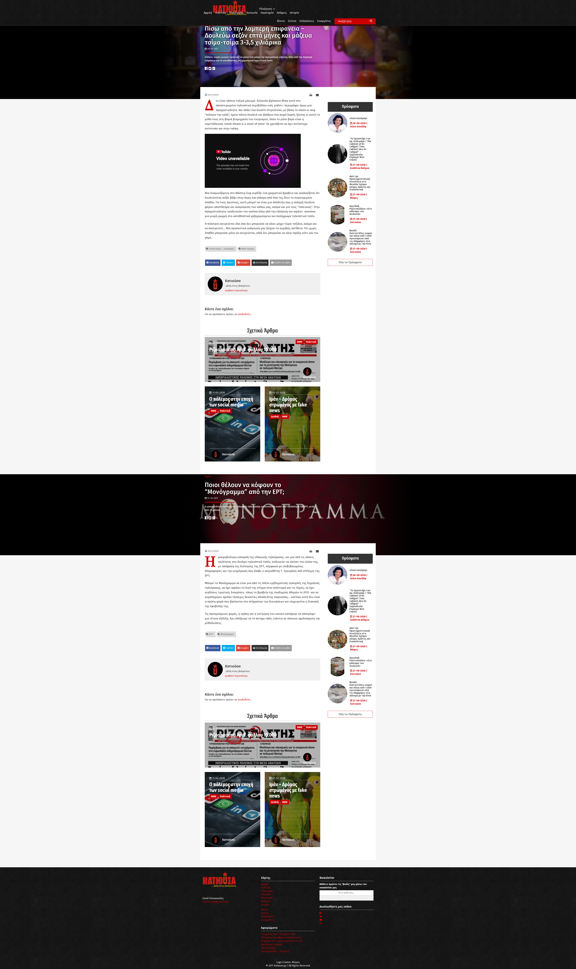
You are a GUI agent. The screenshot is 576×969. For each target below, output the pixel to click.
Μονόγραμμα (227, 634)
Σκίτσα (292, 21)
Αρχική (208, 12)
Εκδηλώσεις (306, 21)
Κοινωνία (251, 12)
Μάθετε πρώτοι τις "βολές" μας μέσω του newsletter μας (343, 886)
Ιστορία (294, 12)
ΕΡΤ (210, 634)
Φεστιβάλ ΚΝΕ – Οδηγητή (275, 951)
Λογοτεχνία (267, 897)
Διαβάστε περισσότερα (236, 290)
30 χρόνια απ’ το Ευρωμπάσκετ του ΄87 (282, 941)
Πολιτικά (220, 12)
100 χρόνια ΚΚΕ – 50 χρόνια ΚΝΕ (278, 934)
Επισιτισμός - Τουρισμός (221, 248)
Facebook (213, 262)
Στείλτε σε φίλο (281, 262)
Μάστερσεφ (247, 248)
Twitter (229, 262)
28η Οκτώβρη (268, 947)
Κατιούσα (213, 94)
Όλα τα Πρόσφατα (350, 262)
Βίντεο (281, 21)
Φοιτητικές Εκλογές (271, 944)
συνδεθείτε (244, 314)
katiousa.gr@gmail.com (215, 901)
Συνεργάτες (324, 21)
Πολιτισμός (236, 12)
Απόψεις (282, 12)
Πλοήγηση (265, 9)
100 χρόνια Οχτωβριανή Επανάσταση (281, 937)
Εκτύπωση (261, 262)
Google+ (244, 262)
